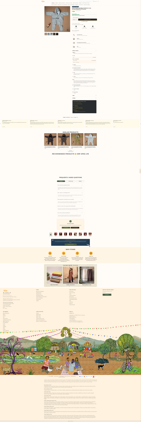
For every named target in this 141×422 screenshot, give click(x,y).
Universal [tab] (61, 181)
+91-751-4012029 (81, 108)
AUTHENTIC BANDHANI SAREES (65, 407)
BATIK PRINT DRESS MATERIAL (74, 402)
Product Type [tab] (70, 181)
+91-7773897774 (76, 108)
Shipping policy (73, 376)
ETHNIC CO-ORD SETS (82, 415)
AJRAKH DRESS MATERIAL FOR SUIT (61, 401)
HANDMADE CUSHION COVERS (67, 416)
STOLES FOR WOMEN (56, 411)
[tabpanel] (54, 276)
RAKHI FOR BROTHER (68, 387)
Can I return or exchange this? (64, 192)
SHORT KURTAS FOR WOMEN (87, 390)
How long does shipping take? (64, 185)
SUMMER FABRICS (47, 390)
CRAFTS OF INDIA (87, 4)
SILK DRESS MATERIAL (83, 403)
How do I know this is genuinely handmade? (67, 206)
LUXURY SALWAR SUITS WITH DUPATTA (50, 415)
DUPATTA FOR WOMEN (48, 411)
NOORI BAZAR (77, 30)
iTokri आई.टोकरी (51, 376)
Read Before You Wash (70, 244)
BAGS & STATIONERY (71, 4)
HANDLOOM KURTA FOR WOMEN (72, 415)
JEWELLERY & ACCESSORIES (62, 4)
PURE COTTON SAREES (75, 407)
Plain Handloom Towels (86, 284)
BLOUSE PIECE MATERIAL (75, 418)
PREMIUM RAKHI (68, 386)
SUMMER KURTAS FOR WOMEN (76, 390)
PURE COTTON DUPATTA (72, 411)
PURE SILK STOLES (52, 412)
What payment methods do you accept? (66, 199)
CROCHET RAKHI (62, 386)
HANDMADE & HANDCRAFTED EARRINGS (66, 417)
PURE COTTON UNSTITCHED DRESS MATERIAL (60, 404)
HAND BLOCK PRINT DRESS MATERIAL (86, 402)
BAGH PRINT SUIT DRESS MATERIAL (74, 401)
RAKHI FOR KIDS (92, 386)
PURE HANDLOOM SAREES (48, 407)
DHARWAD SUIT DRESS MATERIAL (62, 402)
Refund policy (56, 376)
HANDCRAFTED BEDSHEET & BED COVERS (54, 416)
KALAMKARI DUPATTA (80, 411)
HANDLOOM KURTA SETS (62, 415)
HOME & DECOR (54, 4)
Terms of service (67, 376)
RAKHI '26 (77, 4)
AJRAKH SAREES (56, 407)
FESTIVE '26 (81, 4)
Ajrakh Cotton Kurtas (70, 284)
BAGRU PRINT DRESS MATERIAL (85, 401)
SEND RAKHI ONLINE (54, 386)
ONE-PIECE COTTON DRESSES (66, 418)
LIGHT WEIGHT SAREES (61, 390)
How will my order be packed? (64, 212)
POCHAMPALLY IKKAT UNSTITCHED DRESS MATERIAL (70, 403)
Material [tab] (80, 181)
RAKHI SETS (87, 386)
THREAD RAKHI (82, 386)
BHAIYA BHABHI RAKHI (53, 387)
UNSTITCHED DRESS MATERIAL (49, 401)
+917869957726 (76, 106)
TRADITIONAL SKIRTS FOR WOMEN (54, 418)
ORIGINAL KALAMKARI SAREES (85, 407)
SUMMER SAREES (54, 390)
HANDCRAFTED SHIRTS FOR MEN (79, 416)
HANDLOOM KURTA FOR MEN (90, 416)
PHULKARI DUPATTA (63, 411)
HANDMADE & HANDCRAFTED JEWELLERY (51, 417)
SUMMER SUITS (68, 390)
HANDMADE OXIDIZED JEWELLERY (80, 417)
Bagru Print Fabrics (54, 284)
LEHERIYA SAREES (52, 408)
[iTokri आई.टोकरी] (43, 1)
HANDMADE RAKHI (47, 386)
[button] (98, 1)
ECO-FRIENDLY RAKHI (75, 386)
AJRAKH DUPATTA (87, 411)
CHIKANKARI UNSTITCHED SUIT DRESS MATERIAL (52, 403)
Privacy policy (61, 376)
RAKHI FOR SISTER (61, 387)
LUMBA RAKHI (46, 387)
